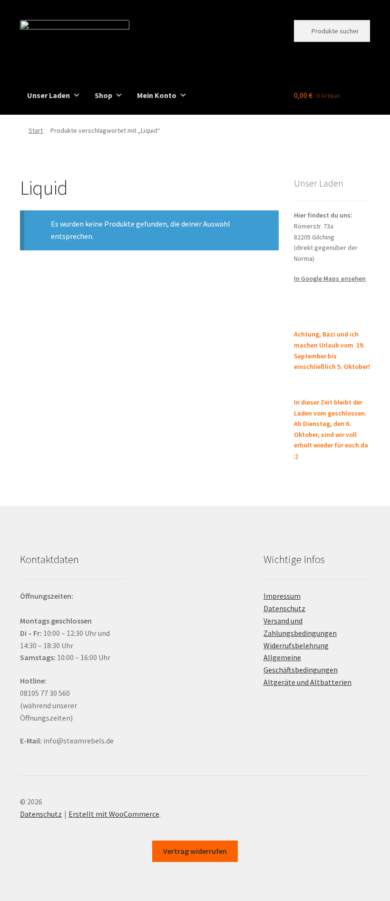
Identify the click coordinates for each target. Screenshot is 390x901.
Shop (103, 95)
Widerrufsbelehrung (296, 645)
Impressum (282, 596)
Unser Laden (48, 95)
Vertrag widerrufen (195, 851)
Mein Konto (156, 95)
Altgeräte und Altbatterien (307, 682)
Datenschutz (284, 608)
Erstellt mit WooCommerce (113, 814)
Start (36, 130)
